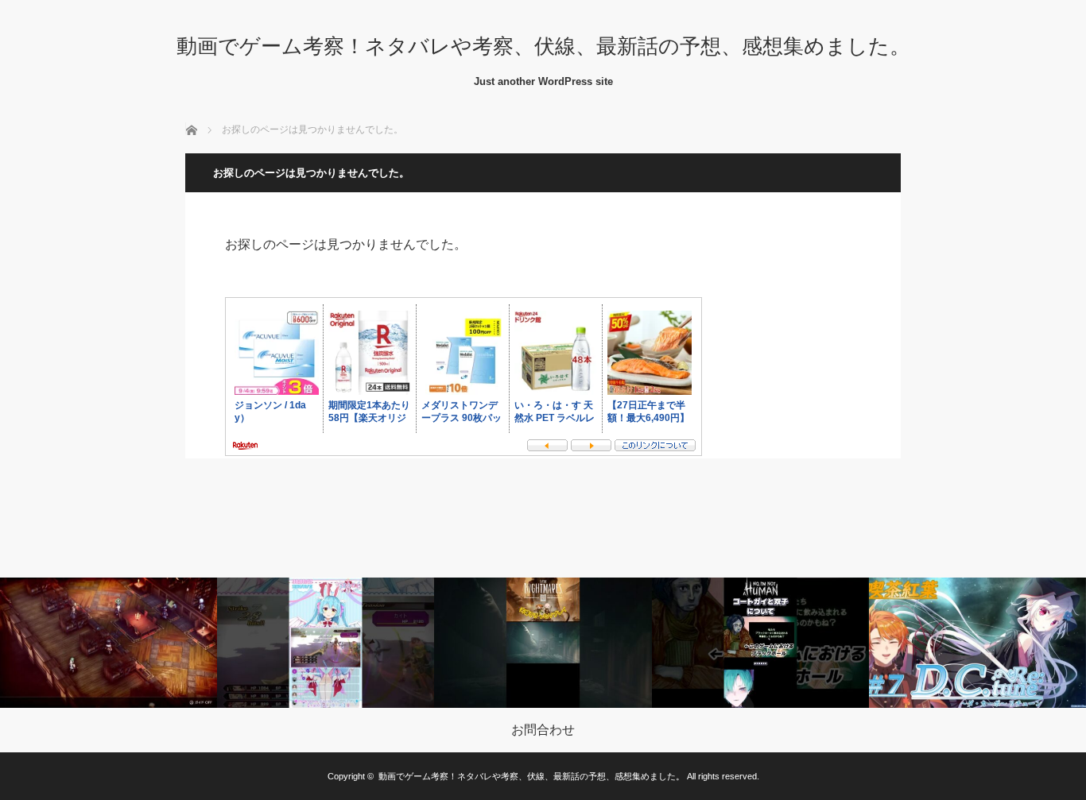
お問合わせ (543, 730)
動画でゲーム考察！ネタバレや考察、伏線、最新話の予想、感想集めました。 (543, 46)
